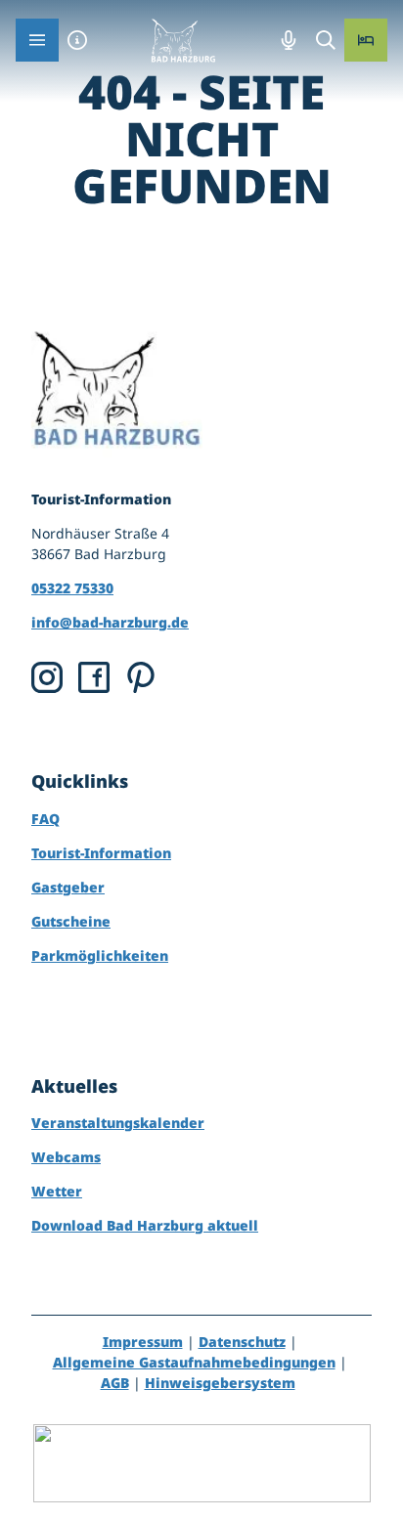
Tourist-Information (101, 853)
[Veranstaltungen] (288, 40)
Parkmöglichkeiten (99, 955)
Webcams (66, 1157)
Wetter (56, 1191)
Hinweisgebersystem (220, 1382)
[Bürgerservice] (77, 40)
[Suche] (325, 40)
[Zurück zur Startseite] (183, 40)
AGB (115, 1382)
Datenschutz (242, 1341)
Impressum (143, 1341)
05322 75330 (72, 588)
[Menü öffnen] (37, 40)
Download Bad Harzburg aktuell (144, 1225)
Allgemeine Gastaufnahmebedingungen (194, 1362)
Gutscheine (71, 921)
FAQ (45, 818)
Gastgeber (68, 887)
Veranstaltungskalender (117, 1122)
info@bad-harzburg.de (110, 622)
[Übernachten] (365, 40)
